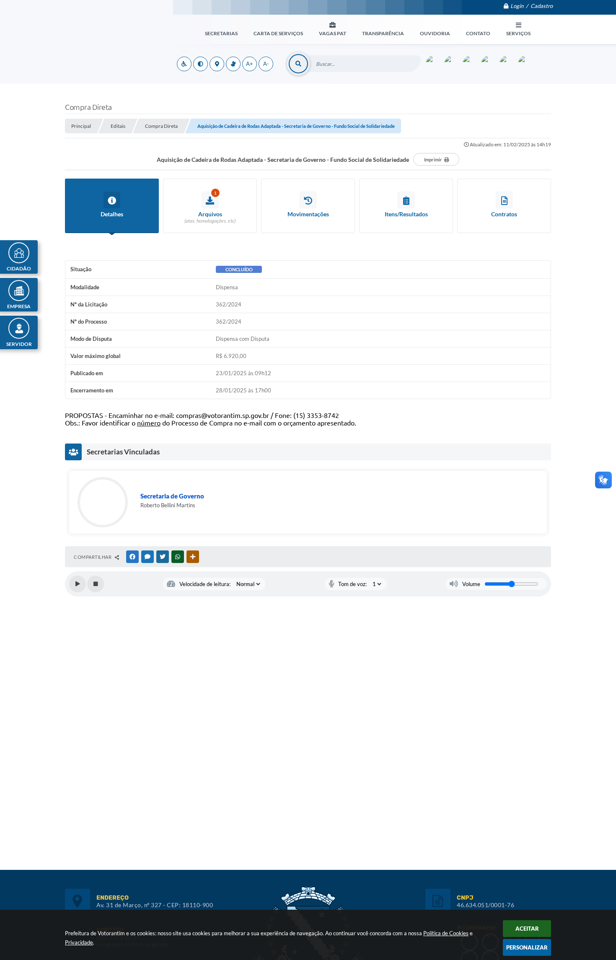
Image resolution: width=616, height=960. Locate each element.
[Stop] (95, 584)
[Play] (77, 584)
